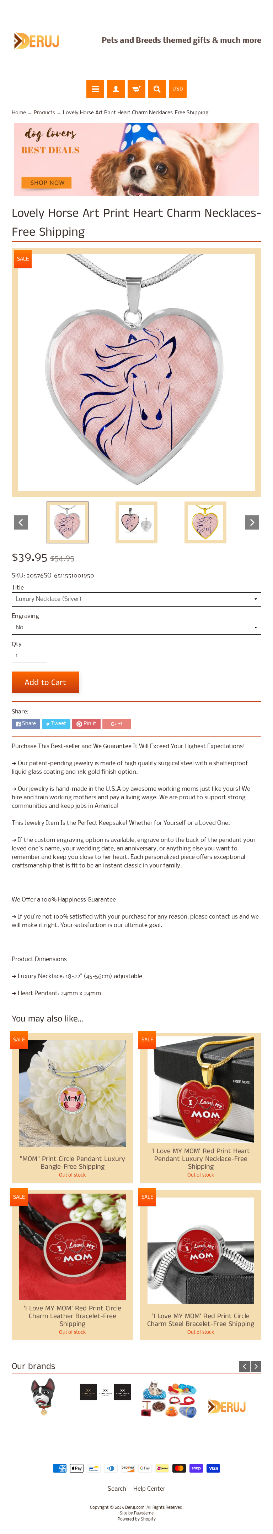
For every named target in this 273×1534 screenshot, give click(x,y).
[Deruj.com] (41, 41)
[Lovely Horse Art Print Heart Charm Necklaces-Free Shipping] (68, 522)
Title (18, 588)
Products (44, 113)
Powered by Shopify (137, 1519)
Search (117, 1489)
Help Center (149, 1489)
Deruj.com (134, 1508)
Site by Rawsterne (137, 1513)
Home (19, 113)
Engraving (25, 616)
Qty (17, 644)
